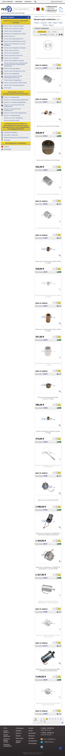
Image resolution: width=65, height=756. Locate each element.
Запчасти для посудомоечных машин (15, 33)
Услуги (31, 730)
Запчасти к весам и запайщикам (13, 118)
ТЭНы (50, 22)
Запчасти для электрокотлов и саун (14, 71)
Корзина (18, 736)
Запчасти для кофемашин (11, 73)
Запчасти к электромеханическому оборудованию (14, 105)
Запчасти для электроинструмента (14, 85)
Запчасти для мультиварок (12, 68)
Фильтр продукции (42, 28)
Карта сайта (19, 738)
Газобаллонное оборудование (12, 80)
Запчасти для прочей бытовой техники (15, 82)
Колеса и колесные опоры (11, 120)
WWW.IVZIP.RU (27, 753)
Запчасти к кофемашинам (11, 97)
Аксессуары (7, 87)
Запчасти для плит (9, 36)
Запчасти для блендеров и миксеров (14, 47)
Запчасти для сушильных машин (13, 28)
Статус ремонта (7, 1)
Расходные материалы (10, 132)
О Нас (5, 728)
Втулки (45, 25)
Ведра (55, 22)
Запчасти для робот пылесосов (13, 55)
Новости (18, 733)
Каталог (43, 16)
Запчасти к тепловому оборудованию (15, 102)
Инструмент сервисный (11, 135)
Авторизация (57, 1)
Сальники (43, 22)
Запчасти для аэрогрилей (11, 53)
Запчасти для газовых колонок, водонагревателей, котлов (13, 76)
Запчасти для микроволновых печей (14, 41)
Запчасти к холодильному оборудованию (16, 99)
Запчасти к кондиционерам (12, 115)
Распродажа (7, 149)
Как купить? (32, 733)
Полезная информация (7, 745)
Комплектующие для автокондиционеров (16, 137)
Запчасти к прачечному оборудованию (15, 112)
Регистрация (32, 743)
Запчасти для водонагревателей (13, 38)
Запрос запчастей (6, 735)
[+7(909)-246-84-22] (42, 742)
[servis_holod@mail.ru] (42, 739)
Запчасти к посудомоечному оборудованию (12, 109)
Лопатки (36, 22)
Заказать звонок (18, 741)
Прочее (51, 25)
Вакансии (18, 1)
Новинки (6, 146)
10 (44, 721)
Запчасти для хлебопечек (11, 58)
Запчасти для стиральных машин (14, 26)
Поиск (38, 9)
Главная (36, 16)
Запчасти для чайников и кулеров (14, 60)
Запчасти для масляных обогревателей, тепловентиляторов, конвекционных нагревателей (16, 64)
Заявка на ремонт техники (6, 740)
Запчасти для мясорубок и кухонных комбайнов (15, 44)
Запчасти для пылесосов (11, 50)
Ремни (60, 22)
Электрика (7, 140)
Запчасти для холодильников (12, 31)
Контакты (28, 1)
